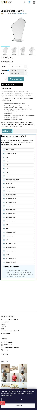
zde (11, 395)
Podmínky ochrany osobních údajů (10, 331)
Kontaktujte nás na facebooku (11, 347)
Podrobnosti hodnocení (20, 14)
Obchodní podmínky (6, 333)
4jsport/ (6, 350)
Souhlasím (18, 406)
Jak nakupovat (5, 322)
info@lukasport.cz (8, 342)
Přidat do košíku (17, 79)
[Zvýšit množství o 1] (7, 78)
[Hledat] (25, 2)
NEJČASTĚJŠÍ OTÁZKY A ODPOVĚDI (10, 320)
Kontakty (3, 326)
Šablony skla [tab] (7, 131)
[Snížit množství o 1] (7, 80)
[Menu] (34, 2)
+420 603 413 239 (8, 345)
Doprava (3, 324)
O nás (2, 329)
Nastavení (18, 400)
